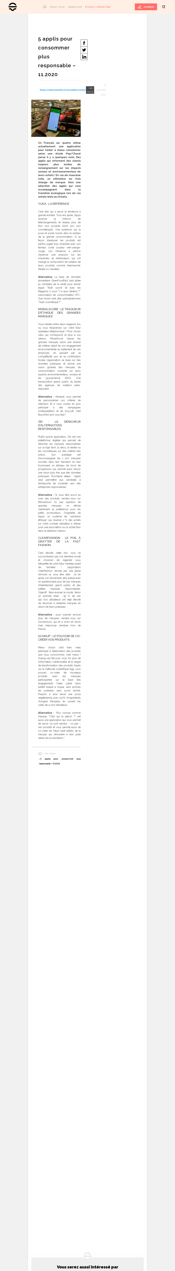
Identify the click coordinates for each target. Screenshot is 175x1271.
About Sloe (57, 7)
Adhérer (149, 7)
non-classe (50, 753)
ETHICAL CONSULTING (97, 7)
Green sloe (75, 7)
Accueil (45, 6)
